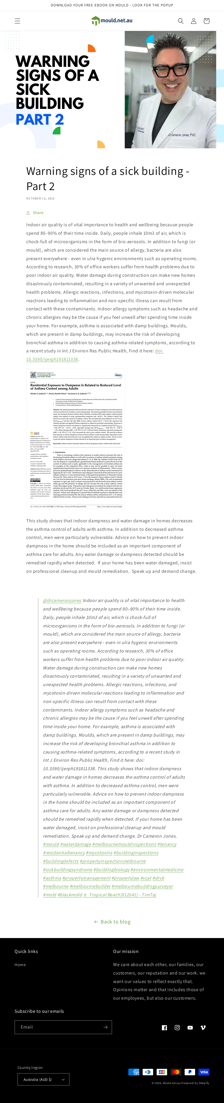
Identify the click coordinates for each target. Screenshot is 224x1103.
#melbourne (56, 886)
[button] (17, 21)
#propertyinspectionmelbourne (113, 861)
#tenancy (166, 844)
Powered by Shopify (195, 1083)
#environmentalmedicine (156, 870)
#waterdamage (75, 844)
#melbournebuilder (90, 886)
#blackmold (69, 895)
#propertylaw (125, 878)
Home (20, 964)
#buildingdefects (61, 861)
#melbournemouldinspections (124, 844)
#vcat (145, 878)
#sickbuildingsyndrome (67, 870)
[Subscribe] (105, 1027)
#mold (49, 895)
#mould (51, 844)
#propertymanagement (86, 878)
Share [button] (38, 212)
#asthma (52, 878)
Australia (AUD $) (38, 1079)
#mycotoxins (99, 853)
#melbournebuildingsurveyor (142, 886)
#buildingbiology (111, 870)
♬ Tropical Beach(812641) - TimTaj (119, 895)
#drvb (158, 878)
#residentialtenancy (64, 853)
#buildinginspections (135, 853)
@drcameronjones (62, 600)
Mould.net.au (172, 1083)
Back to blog (115, 921)
